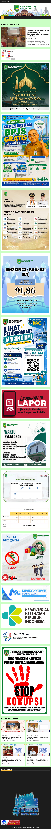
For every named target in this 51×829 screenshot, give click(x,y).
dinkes (35, 38)
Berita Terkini (4, 734)
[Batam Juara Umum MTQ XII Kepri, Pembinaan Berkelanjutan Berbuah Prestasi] (13, 750)
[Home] (2, 17)
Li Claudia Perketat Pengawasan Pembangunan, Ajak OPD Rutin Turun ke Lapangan (37, 760)
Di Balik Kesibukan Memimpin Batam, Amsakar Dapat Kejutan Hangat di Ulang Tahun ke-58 (12, 737)
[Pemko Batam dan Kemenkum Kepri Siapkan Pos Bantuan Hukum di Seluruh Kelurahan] (38, 726)
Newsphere (29, 827)
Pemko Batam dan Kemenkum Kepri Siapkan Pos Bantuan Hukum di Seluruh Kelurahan (38, 737)
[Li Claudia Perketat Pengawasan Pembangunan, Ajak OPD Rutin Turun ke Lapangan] (38, 750)
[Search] (49, 17)
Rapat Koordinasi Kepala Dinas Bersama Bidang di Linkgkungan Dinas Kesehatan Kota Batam (37, 33)
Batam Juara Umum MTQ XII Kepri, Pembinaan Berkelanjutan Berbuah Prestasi (11, 760)
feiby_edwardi (12, 740)
